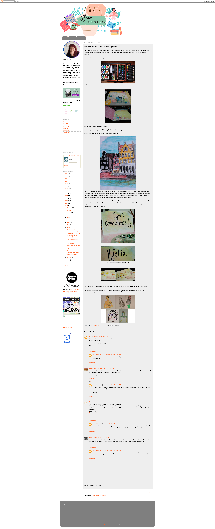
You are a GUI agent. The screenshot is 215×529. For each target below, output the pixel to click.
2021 (66, 186)
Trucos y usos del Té (71, 254)
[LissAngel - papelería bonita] (64, 316)
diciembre (69, 207)
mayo (68, 222)
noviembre (70, 210)
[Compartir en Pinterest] (118, 325)
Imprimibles (66, 130)
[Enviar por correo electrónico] (111, 325)
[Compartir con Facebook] (116, 325)
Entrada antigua (145, 492)
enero (68, 260)
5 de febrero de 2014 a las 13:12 (101, 437)
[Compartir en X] (114, 325)
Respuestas (93, 351)
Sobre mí (72, 38)
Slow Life (65, 124)
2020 (67, 188)
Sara (70, 158)
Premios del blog (70, 243)
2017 (66, 196)
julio (68, 217)
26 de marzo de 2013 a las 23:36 (113, 423)
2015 (66, 200)
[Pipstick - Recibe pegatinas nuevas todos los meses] (71, 314)
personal (98, 328)
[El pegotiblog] (66, 106)
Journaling (66, 126)
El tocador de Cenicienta (95, 402)
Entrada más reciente (92, 492)
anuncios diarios (67, 327)
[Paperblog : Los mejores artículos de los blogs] (67, 334)
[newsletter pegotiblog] (71, 97)
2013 (66, 205)
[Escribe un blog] (113, 325)
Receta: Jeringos (70, 229)
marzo (68, 227)
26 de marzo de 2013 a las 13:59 (112, 354)
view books (78, 167)
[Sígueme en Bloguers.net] (66, 342)
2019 (66, 191)
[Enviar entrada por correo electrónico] (108, 325)
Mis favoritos (81, 38)
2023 (67, 181)
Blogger (123, 524)
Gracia (90, 437)
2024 (67, 178)
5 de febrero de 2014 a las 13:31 (112, 450)
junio (68, 220)
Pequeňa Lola (92, 368)
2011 (66, 265)
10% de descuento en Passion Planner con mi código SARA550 (71, 291)
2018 (66, 193)
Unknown (91, 336)
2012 (66, 263)
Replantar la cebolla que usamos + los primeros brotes (73, 247)
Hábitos (65, 128)
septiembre (70, 215)
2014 (66, 203)
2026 (67, 174)
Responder (91, 347)
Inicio (65, 38)
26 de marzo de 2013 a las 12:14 (105, 368)
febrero (69, 257)
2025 (67, 176)
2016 (66, 198)
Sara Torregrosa (95, 325)
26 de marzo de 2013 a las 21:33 (111, 402)
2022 (67, 183)
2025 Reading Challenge (72, 155)
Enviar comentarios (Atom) (99, 495)
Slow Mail (66, 132)
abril (68, 225)
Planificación (66, 122)
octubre (69, 212)
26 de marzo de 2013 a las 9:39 (102, 336)
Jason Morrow (105, 524)
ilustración (93, 328)
